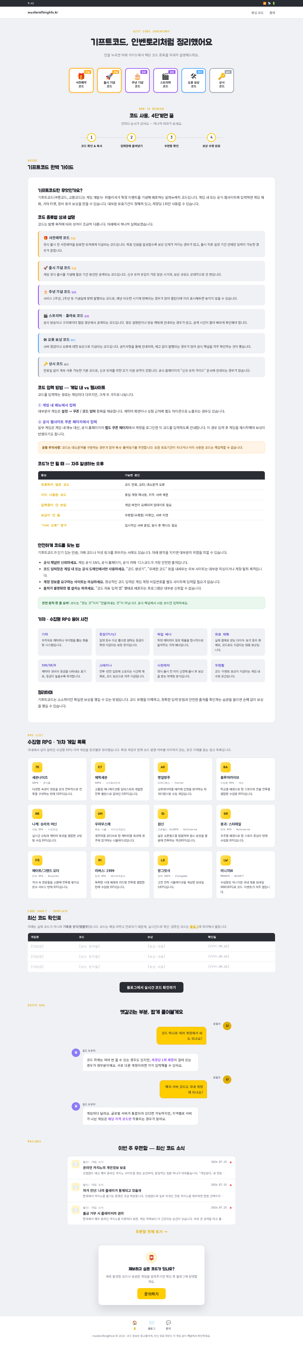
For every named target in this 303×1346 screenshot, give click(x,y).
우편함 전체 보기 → (151, 1231)
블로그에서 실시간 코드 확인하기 (151, 987)
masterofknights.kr (43, 12)
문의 (272, 12)
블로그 (194, 926)
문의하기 (151, 1294)
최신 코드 (257, 12)
